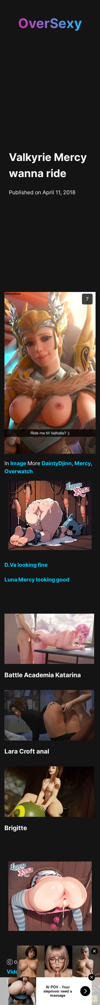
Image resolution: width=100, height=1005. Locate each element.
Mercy (82, 463)
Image (18, 463)
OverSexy (50, 23)
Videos (16, 971)
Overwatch (18, 471)
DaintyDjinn (57, 463)
